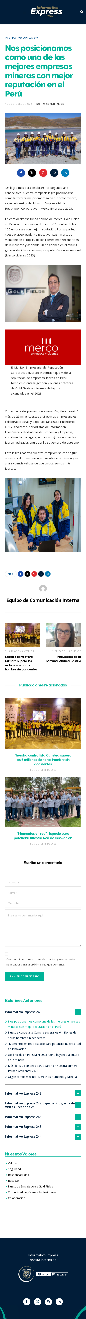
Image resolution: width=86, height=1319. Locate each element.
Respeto (13, 1180)
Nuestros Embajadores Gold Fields (30, 1186)
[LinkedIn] (65, 173)
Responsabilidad (18, 1175)
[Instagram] (48, 1301)
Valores (13, 1163)
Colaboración (16, 1198)
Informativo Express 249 (21, 37)
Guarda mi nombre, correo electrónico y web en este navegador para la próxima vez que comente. (40, 961)
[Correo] (54, 173)
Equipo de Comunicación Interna (43, 600)
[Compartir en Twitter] (32, 173)
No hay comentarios (50, 103)
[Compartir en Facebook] (21, 173)
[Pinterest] (43, 173)
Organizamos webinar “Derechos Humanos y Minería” (43, 1077)
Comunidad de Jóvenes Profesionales (32, 1192)
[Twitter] (37, 1301)
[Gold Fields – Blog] (47, 12)
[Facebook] (26, 1301)
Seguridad (14, 1169)
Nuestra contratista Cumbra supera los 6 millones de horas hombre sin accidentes (43, 759)
